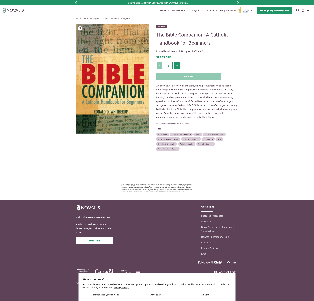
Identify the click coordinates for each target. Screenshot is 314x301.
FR (308, 10)
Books (198, 134)
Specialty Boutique (205, 144)
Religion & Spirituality (166, 144)
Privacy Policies (209, 248)
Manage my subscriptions (274, 10)
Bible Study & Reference (181, 134)
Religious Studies (186, 144)
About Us (206, 221)
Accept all (155, 294)
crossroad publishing (191, 139)
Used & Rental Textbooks (168, 149)
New (219, 139)
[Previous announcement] (76, 2)
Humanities (208, 139)
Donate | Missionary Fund (215, 236)
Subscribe (94, 240)
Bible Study (162, 134)
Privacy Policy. (121, 287)
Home (78, 18)
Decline (205, 294)
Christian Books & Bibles (214, 134)
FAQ (203, 253)
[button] (164, 10)
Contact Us (207, 242)
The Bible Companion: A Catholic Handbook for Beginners (107, 18)
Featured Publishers (212, 215)
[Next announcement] (238, 2)
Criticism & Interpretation (168, 139)
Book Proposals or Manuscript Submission (217, 229)
